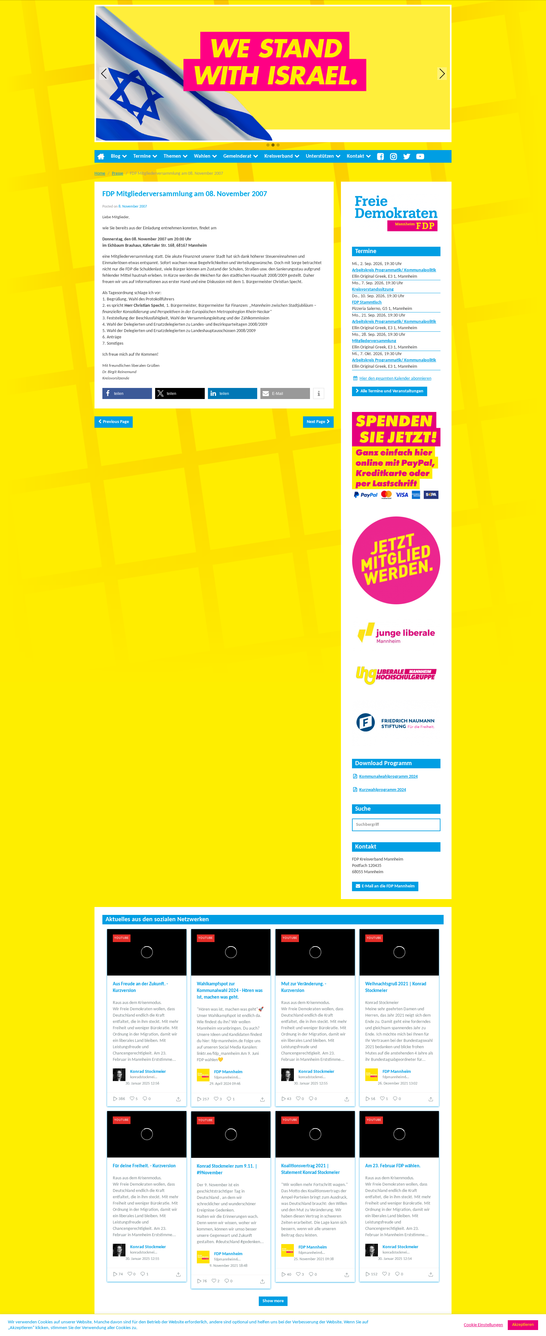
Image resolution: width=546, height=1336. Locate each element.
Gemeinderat (237, 156)
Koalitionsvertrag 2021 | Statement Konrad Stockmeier (310, 1169)
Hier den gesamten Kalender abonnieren (395, 378)
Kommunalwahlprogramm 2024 (388, 776)
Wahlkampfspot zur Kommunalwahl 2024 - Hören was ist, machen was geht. (230, 991)
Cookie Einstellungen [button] (483, 1325)
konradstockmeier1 (143, 1077)
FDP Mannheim (228, 1072)
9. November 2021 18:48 (228, 1266)
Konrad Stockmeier (148, 1071)
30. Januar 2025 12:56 (142, 1083)
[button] (267, 145)
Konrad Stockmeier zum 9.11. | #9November (227, 1170)
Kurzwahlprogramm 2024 (382, 790)
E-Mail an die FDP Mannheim (388, 886)
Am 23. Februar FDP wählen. (393, 1166)
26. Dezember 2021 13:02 (397, 1083)
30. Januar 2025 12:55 (311, 1083)
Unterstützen (320, 156)
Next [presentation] (442, 73)
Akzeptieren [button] (523, 1324)
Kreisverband (278, 156)
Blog (115, 156)
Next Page (316, 422)
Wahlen (202, 156)
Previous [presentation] (104, 73)
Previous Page (116, 422)
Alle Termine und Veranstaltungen (392, 391)
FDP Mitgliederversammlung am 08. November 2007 (184, 194)
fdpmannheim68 (227, 1077)
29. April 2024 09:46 (224, 1084)
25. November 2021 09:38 (314, 1259)
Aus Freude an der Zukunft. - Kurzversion (140, 987)
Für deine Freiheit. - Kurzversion (144, 1166)
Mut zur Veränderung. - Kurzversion (303, 987)
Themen (172, 156)
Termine (142, 156)
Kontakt (355, 156)
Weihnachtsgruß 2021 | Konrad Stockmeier (395, 987)
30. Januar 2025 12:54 (395, 1259)
